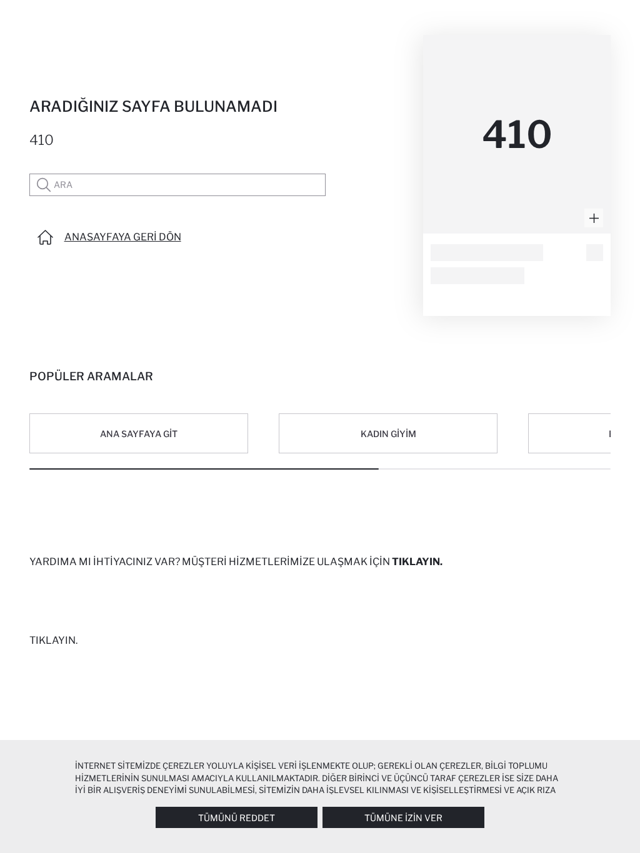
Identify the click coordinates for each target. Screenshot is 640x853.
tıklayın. (417, 562)
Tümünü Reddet (236, 817)
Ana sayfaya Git (139, 433)
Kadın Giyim (388, 433)
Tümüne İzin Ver (403, 817)
